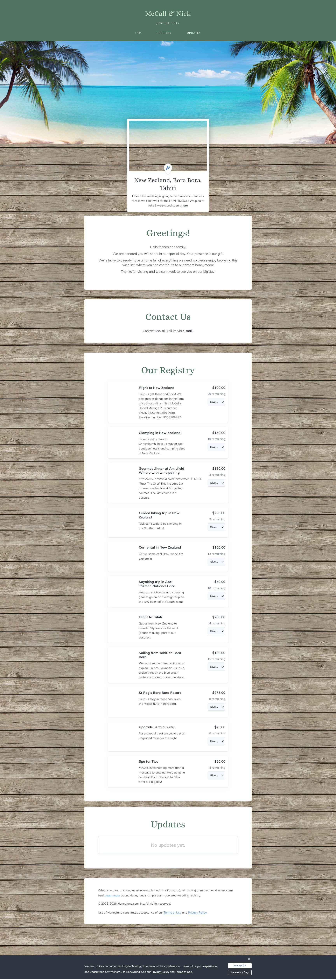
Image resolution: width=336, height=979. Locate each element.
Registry (164, 32)
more (184, 205)
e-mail (187, 331)
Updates (194, 32)
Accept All (240, 965)
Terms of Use (172, 912)
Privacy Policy (197, 912)
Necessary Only (240, 972)
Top (138, 32)
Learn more (112, 895)
